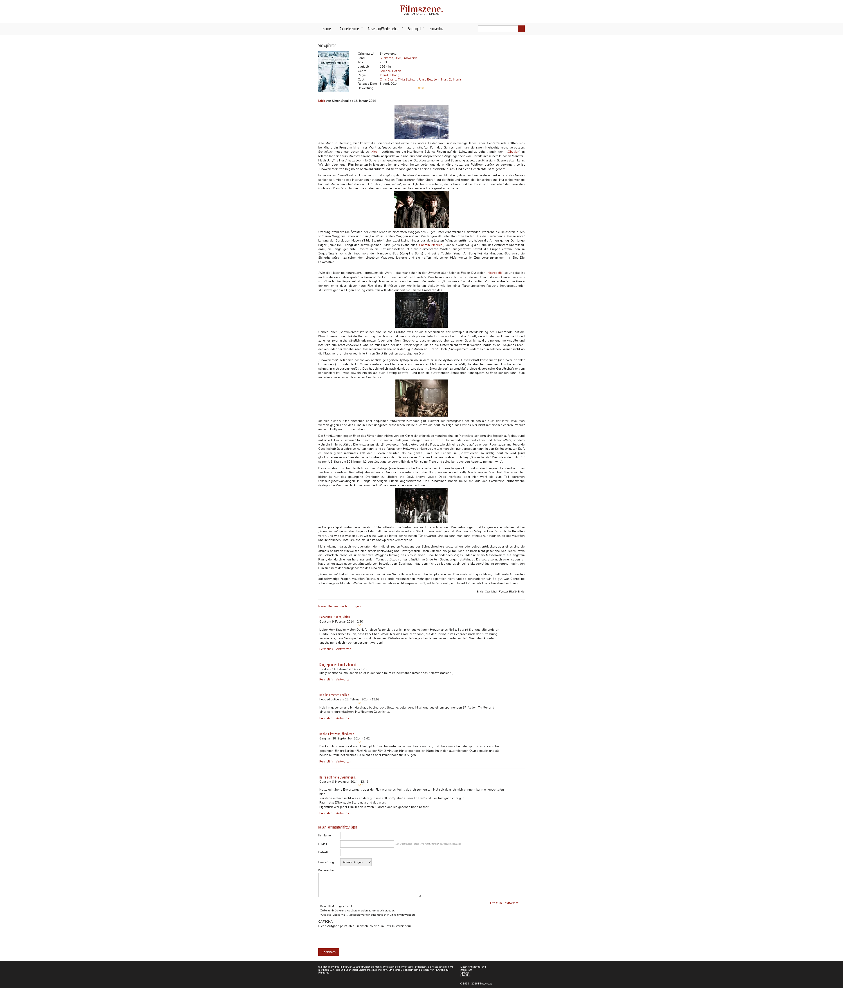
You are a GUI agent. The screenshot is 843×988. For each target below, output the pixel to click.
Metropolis (495, 273)
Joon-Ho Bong (389, 75)
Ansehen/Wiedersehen (386, 30)
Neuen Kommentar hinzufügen (339, 606)
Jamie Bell (426, 79)
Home (327, 28)
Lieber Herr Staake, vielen (334, 617)
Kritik (321, 101)
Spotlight (416, 30)
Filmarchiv (436, 28)
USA (398, 58)
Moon (375, 152)
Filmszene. (421, 9)
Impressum (466, 970)
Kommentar (326, 870)
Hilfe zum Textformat (503, 903)
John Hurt (440, 79)
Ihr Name (324, 835)
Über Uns (465, 975)
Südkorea (386, 58)
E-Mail (322, 844)
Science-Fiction (390, 71)
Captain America (430, 245)
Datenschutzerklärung (473, 966)
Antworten (343, 649)
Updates (464, 972)
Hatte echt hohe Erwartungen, (337, 777)
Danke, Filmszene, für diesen (336, 734)
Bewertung (326, 862)
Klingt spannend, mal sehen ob (338, 665)
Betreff (323, 852)
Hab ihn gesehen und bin (334, 695)
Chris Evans (388, 79)
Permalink (326, 649)
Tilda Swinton (407, 79)
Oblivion (513, 152)
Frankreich (410, 58)
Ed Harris (455, 79)
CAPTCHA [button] (325, 922)
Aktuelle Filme (351, 30)
